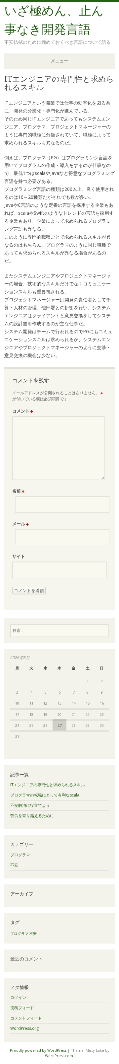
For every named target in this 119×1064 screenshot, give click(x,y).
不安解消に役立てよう (30, 805)
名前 (18, 491)
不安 (14, 865)
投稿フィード (22, 1008)
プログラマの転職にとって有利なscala (44, 795)
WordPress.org (24, 1028)
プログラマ (20, 855)
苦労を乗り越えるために (32, 815)
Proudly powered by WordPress (38, 1050)
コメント (22, 411)
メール (20, 524)
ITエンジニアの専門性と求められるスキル (47, 785)
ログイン (18, 997)
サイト (18, 556)
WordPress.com (59, 1055)
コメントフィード (26, 1018)
